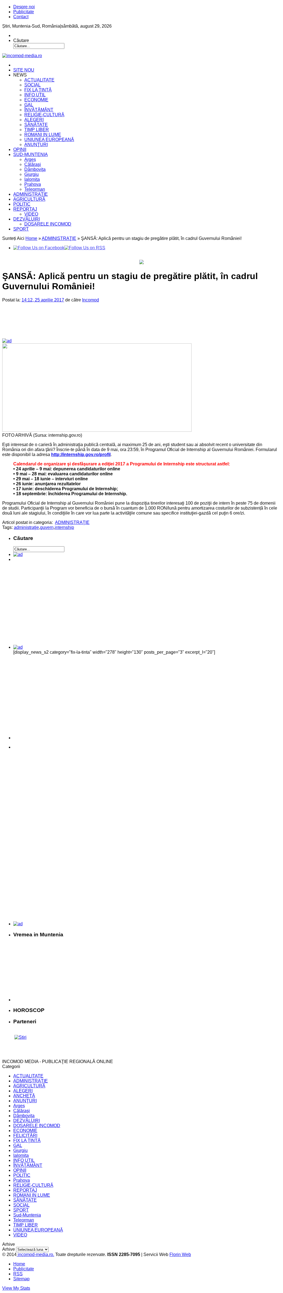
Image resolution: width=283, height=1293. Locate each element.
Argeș (30, 159)
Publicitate (23, 11)
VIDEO (31, 214)
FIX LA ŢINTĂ (38, 90)
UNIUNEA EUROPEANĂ (49, 139)
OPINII (19, 149)
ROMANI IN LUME (42, 134)
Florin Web (180, 1254)
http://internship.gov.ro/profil (81, 454)
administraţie (26, 527)
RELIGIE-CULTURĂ (44, 114)
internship (64, 527)
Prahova (32, 184)
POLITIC (21, 204)
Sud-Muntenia (27, 1215)
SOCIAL (32, 85)
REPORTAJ (25, 209)
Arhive (8, 1249)
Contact (20, 16)
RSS (18, 1273)
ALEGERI (34, 119)
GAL (28, 104)
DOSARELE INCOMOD (47, 224)
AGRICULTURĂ (29, 199)
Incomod (90, 300)
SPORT (21, 229)
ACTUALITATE (39, 80)
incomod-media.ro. (35, 1254)
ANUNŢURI (36, 144)
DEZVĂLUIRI (26, 219)
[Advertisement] (97, 324)
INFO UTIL (35, 94)
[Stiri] (20, 1037)
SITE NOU (23, 70)
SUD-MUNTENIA (30, 154)
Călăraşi (32, 164)
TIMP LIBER (36, 129)
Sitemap (21, 1278)
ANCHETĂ (24, 1095)
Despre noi (24, 6)
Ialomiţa (32, 179)
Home (31, 238)
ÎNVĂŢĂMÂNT (38, 109)
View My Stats (16, 1288)
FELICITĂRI (25, 1135)
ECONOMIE (36, 99)
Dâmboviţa (35, 169)
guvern (47, 527)
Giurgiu (31, 174)
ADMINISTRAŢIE (30, 194)
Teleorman (34, 189)
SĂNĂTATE (36, 124)
